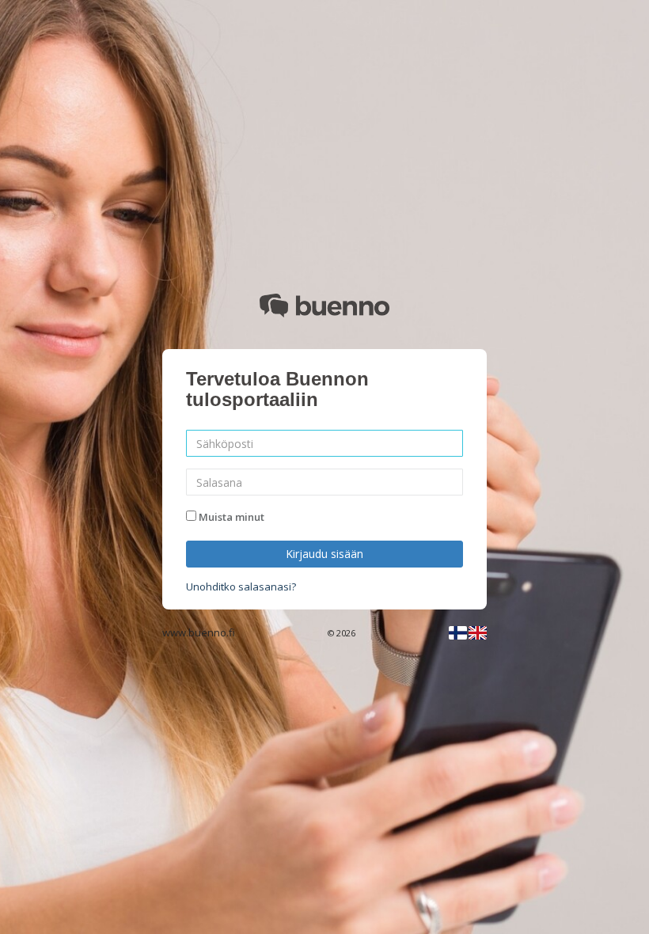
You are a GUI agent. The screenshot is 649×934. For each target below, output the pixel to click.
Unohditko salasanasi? (241, 586)
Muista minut (231, 517)
